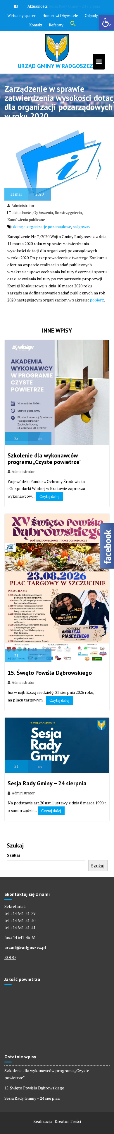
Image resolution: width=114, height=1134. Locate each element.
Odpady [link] (91, 41)
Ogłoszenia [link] (43, 238)
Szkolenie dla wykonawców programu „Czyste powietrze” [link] (45, 484)
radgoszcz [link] (82, 252)
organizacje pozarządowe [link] (49, 252)
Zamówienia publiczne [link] (26, 245)
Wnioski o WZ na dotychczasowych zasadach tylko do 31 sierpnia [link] (57, 27)
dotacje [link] (19, 252)
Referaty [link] (56, 50)
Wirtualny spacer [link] (21, 41)
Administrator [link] (22, 231)
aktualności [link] (22, 238)
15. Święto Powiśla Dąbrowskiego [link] (50, 698)
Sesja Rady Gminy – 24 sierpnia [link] (47, 809)
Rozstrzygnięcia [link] (68, 238)
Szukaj (13, 881)
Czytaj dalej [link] (49, 522)
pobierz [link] (97, 325)
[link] (106, 22)
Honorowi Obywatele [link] (60, 41)
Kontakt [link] (35, 50)
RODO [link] (10, 983)
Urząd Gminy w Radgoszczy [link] (57, 92)
